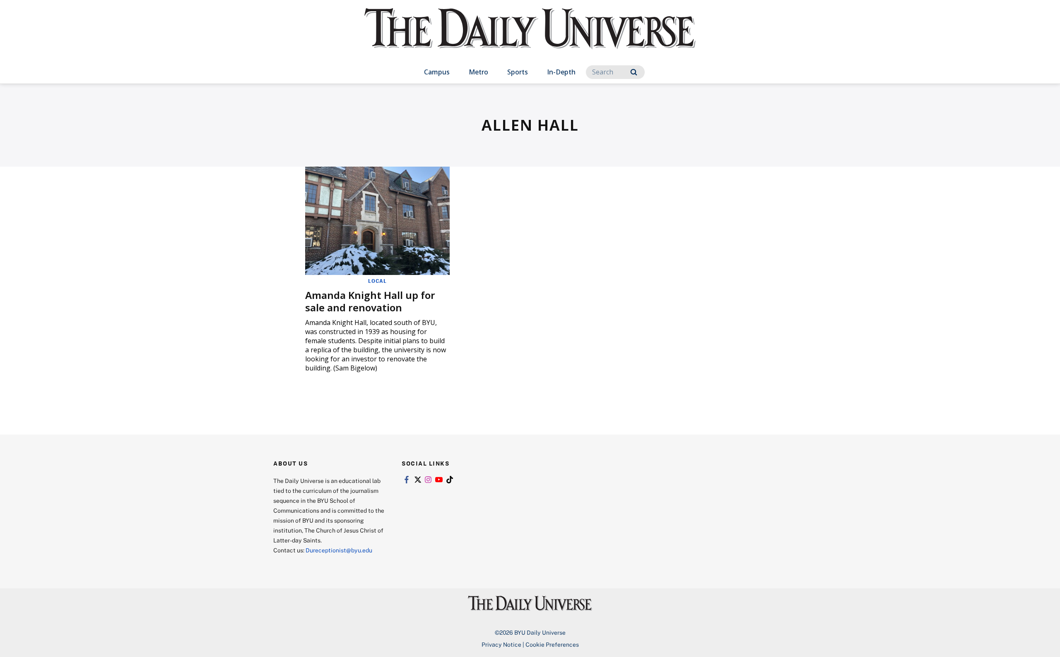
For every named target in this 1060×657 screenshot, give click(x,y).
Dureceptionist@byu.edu (339, 550)
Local (377, 281)
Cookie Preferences (552, 644)
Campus (437, 71)
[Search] (633, 72)
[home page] (530, 37)
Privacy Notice (501, 644)
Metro (478, 71)
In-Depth (561, 71)
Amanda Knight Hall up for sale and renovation (370, 301)
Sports (517, 71)
